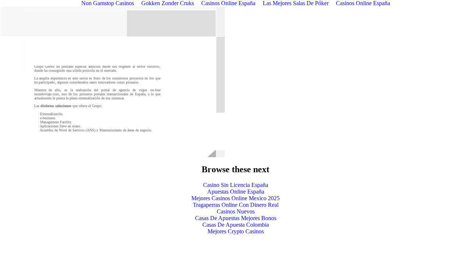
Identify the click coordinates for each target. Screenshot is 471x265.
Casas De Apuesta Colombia (235, 225)
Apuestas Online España (235, 191)
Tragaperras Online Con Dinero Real (236, 205)
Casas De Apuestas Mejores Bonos (235, 218)
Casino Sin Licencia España (235, 185)
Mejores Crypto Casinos (236, 231)
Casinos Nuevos (236, 211)
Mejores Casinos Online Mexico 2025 (235, 198)
